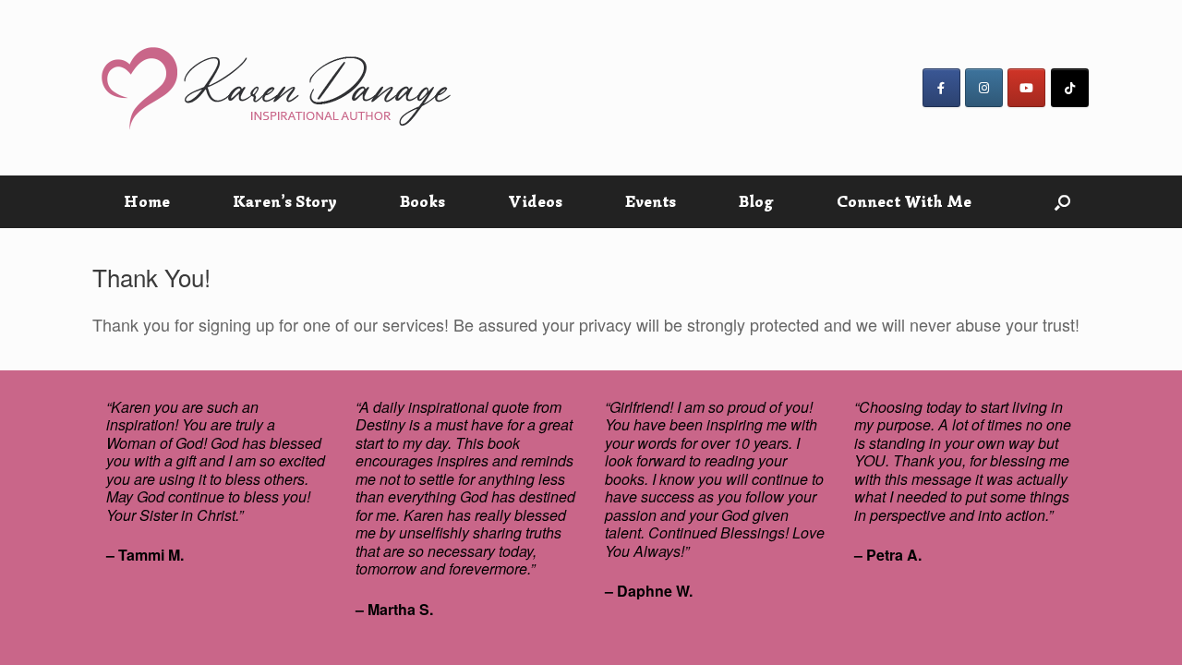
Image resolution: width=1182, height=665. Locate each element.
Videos (535, 202)
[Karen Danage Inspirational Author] (277, 88)
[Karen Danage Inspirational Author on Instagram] (984, 87)
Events (650, 202)
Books (422, 202)
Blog (756, 202)
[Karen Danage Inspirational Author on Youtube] (1026, 87)
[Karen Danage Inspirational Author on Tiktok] (1070, 87)
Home (147, 202)
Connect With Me (904, 202)
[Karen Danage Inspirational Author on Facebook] (941, 87)
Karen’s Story (285, 202)
